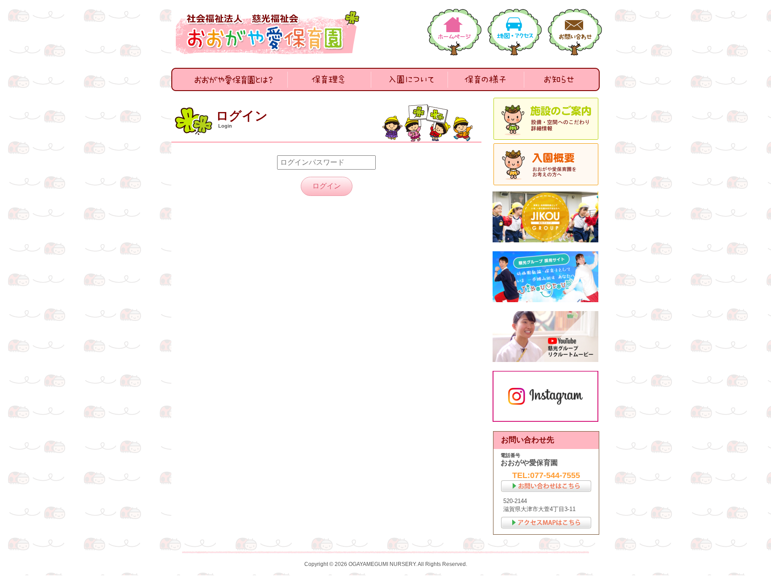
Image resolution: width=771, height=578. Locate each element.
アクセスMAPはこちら (546, 522)
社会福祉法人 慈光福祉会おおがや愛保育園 (269, 32)
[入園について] (409, 79)
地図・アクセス (515, 32)
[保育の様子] (486, 79)
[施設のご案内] (546, 119)
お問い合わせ (575, 32)
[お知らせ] (562, 79)
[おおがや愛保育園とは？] (229, 79)
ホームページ (454, 32)
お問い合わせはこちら (546, 486)
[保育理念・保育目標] (329, 79)
